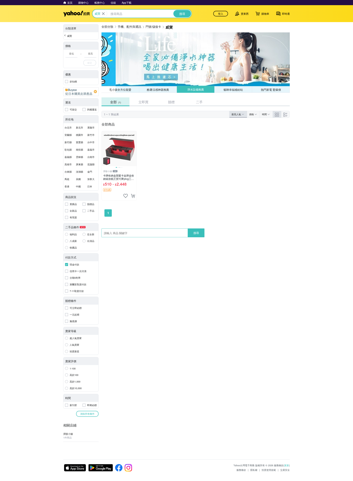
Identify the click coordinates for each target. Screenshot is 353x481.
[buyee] (81, 91)
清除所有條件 (87, 413)
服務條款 (241, 470)
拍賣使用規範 (269, 470)
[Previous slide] (104, 148)
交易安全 (285, 470)
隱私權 (253, 470)
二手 (199, 101)
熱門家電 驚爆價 (271, 89)
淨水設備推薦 (195, 89)
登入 (220, 13)
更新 (286, 465)
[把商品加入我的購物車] (133, 196)
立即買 (143, 101)
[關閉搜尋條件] (103, 13)
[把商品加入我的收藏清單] (125, 196)
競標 (171, 101)
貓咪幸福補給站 (233, 89)
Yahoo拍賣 (76, 13)
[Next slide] (134, 148)
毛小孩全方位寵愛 (120, 89)
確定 (89, 62)
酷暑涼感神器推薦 (158, 89)
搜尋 (196, 233)
